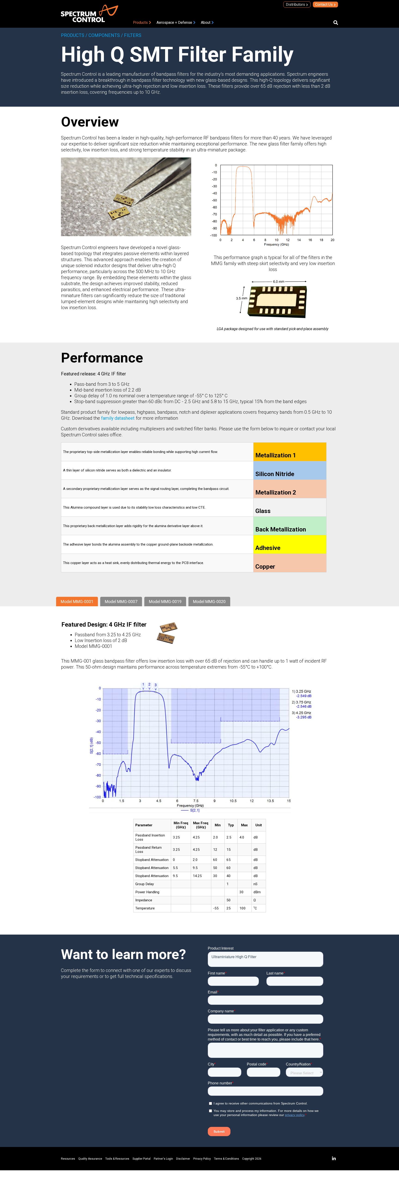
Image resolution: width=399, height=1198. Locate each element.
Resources (68, 1158)
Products (140, 22)
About (205, 22)
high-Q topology (275, 80)
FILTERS (132, 35)
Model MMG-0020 (209, 601)
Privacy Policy (202, 1158)
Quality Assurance (90, 1158)
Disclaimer (183, 1158)
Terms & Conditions (226, 1158)
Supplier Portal (142, 1158)
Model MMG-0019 (165, 601)
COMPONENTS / (105, 35)
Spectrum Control (79, 74)
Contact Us (324, 4)
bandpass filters (172, 74)
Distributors (295, 4)
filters (228, 86)
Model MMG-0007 (121, 601)
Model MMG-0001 (77, 601)
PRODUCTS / (74, 35)
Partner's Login (163, 1158)
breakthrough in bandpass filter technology (141, 80)
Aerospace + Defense (174, 22)
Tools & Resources (117, 1158)
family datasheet (118, 418)
